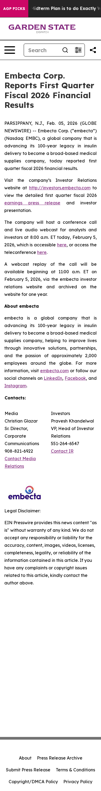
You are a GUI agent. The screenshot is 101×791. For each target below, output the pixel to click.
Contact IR (62, 451)
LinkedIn (53, 378)
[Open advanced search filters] (78, 50)
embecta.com (54, 370)
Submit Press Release (28, 769)
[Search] (65, 50)
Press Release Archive (59, 758)
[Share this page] (93, 50)
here (62, 244)
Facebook (75, 378)
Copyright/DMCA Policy (33, 781)
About (25, 758)
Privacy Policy (77, 781)
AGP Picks (14, 8)
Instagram (15, 385)
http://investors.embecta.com (59, 187)
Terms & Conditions (75, 769)
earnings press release (32, 202)
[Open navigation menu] (9, 50)
